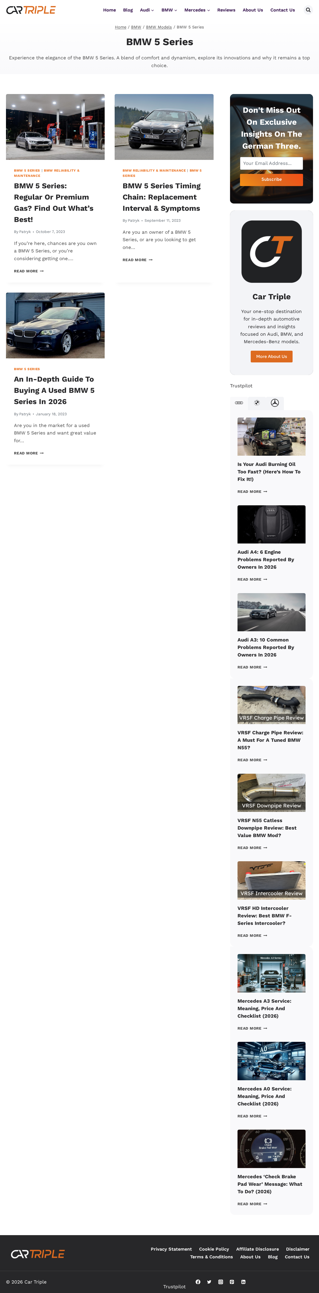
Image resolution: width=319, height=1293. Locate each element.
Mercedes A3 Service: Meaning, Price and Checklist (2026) (264, 1008)
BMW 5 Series (27, 170)
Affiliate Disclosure (257, 1249)
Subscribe (271, 180)
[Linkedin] (243, 1282)
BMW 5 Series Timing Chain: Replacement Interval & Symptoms (162, 197)
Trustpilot (241, 386)
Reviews (226, 9)
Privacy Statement (171, 1249)
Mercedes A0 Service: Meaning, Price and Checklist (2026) (265, 1096)
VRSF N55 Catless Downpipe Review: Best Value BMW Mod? (267, 827)
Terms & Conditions (211, 1256)
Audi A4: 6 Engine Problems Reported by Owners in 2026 (266, 559)
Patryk (25, 231)
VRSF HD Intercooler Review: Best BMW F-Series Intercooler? (265, 915)
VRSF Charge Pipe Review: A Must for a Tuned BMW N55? (270, 740)
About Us (253, 9)
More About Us (271, 356)
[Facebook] (198, 1282)
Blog (128, 9)
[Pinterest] (232, 1282)
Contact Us (282, 9)
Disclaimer (298, 1249)
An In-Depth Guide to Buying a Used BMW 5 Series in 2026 (54, 390)
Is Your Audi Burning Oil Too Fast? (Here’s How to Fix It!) (269, 471)
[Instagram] (220, 1282)
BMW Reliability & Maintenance (154, 170)
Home (109, 9)
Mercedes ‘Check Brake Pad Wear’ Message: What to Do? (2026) (270, 1184)
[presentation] (55, 127)
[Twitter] (209, 1282)
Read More (29, 271)
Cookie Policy (214, 1249)
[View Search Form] (308, 10)
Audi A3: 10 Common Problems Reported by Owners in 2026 (266, 647)
